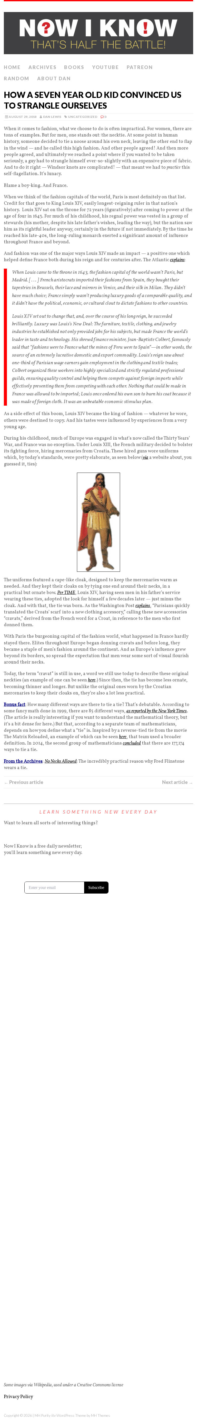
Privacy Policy (18, 1397)
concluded (132, 743)
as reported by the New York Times (156, 711)
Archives (42, 67)
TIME (69, 593)
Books (74, 67)
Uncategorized (82, 117)
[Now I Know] (98, 31)
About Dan (54, 78)
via (145, 457)
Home (12, 67)
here (91, 680)
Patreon (140, 67)
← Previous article (23, 782)
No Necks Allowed (61, 761)
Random (16, 78)
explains (177, 260)
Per (60, 593)
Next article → (177, 782)
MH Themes (100, 1415)
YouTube (105, 67)
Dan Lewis (52, 117)
